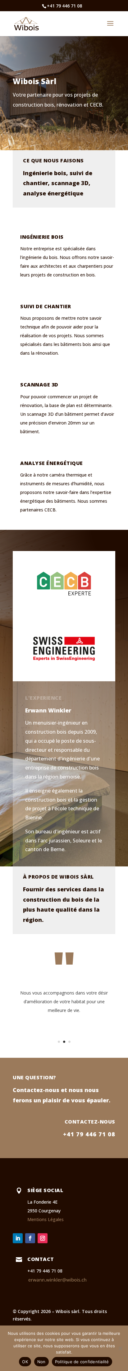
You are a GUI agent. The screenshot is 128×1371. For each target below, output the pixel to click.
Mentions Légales (45, 1219)
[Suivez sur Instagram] (43, 1238)
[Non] (120, 1348)
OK (25, 1361)
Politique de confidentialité (82, 1361)
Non (41, 1361)
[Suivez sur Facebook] (30, 1238)
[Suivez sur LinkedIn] (18, 1238)
